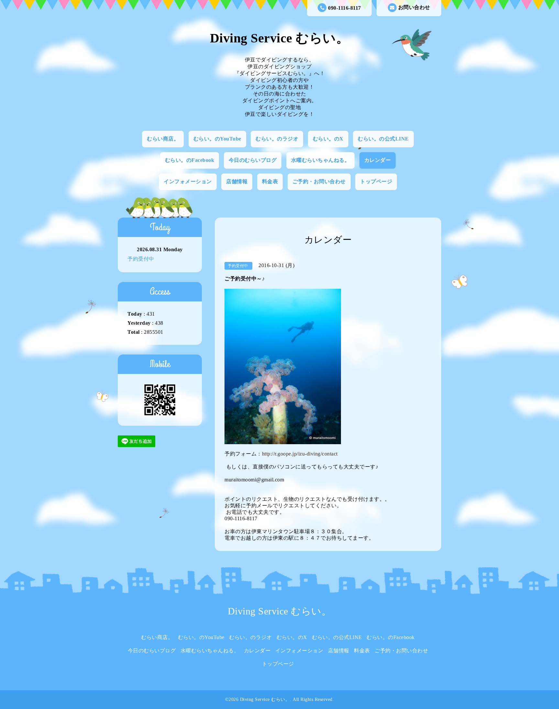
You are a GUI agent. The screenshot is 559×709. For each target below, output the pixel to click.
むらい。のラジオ (277, 138)
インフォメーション (188, 181)
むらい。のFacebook (189, 160)
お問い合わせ (414, 7)
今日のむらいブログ (253, 160)
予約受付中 (140, 259)
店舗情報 (236, 181)
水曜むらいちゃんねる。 (320, 160)
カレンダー (377, 160)
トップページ (376, 181)
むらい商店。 (163, 138)
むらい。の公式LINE (383, 138)
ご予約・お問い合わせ (319, 181)
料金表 (270, 181)
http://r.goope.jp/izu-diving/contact (300, 453)
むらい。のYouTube (217, 138)
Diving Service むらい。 (279, 38)
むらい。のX (328, 138)
